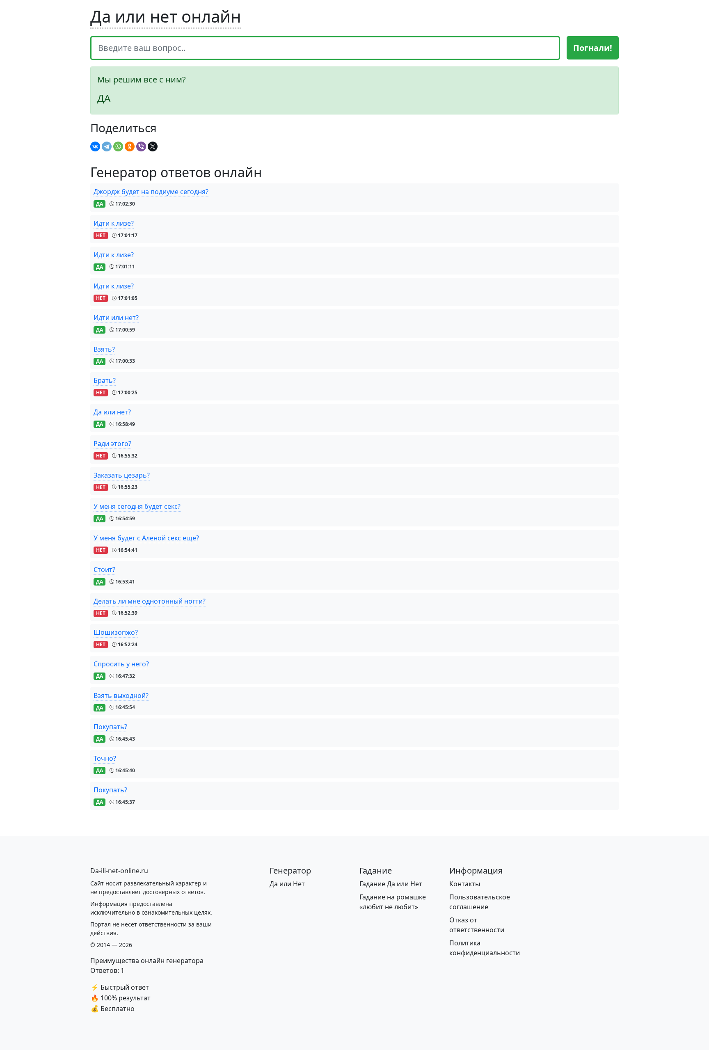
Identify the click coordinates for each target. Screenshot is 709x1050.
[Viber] (141, 146)
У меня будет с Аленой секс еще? (146, 537)
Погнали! (592, 47)
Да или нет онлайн (165, 16)
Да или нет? (112, 411)
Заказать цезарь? (122, 475)
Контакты (464, 883)
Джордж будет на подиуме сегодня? (151, 191)
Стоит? (104, 569)
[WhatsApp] (118, 146)
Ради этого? (112, 443)
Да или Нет (287, 883)
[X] (153, 146)
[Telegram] (107, 146)
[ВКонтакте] (95, 146)
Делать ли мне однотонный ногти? (150, 601)
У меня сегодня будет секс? (137, 506)
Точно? (105, 758)
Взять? (104, 349)
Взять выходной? (121, 695)
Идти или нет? (116, 317)
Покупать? (110, 726)
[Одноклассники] (130, 146)
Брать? (105, 380)
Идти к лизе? (114, 223)
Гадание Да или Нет (390, 883)
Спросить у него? (121, 663)
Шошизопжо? (116, 632)
